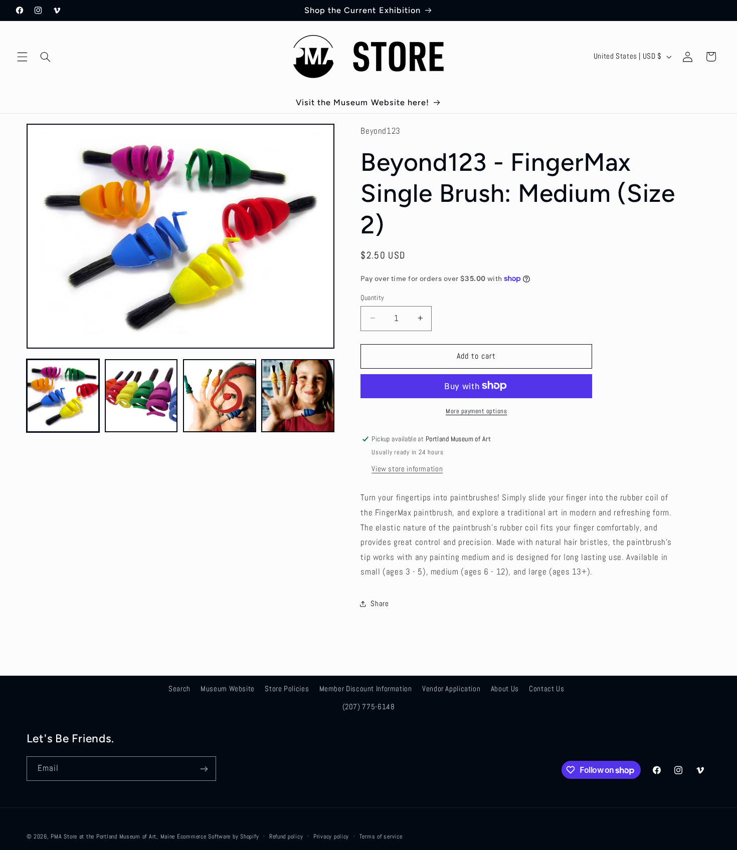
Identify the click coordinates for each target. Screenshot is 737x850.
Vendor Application (451, 688)
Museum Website (228, 688)
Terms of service (381, 836)
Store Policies (287, 688)
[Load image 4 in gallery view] (297, 395)
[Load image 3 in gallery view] (219, 395)
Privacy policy (331, 836)
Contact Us (546, 688)
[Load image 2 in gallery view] (141, 395)
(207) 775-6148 (368, 706)
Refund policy (286, 836)
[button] (22, 56)
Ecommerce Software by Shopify (218, 836)
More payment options (476, 411)
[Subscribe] (203, 768)
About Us (505, 688)
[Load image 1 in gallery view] (63, 395)
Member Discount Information (365, 688)
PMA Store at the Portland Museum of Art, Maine (113, 836)
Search (179, 688)
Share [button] (380, 603)
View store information (407, 468)
